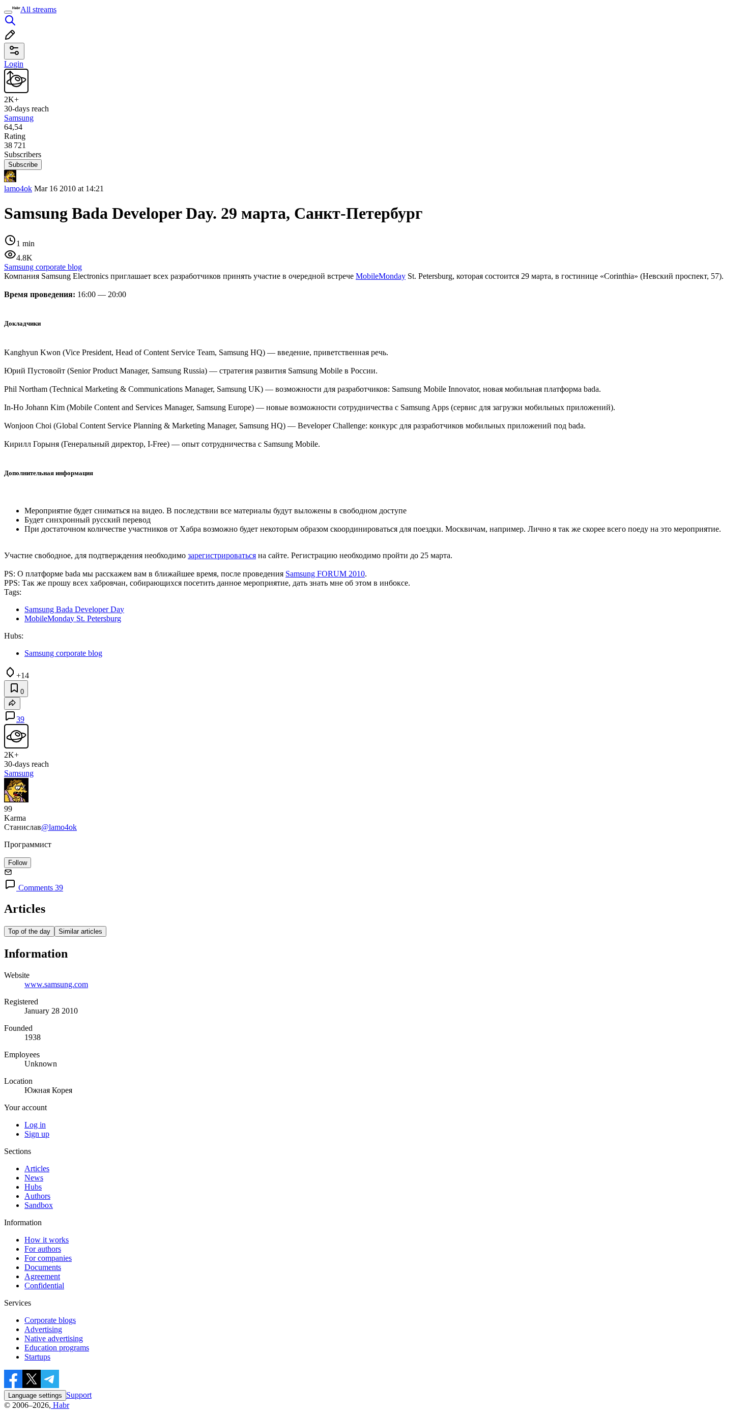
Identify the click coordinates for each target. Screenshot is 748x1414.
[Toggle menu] (8, 12)
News (33, 1177)
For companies (48, 1258)
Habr (60, 1405)
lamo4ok (18, 188)
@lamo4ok (59, 827)
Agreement (42, 1276)
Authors (37, 1196)
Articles (36, 1168)
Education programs (56, 1347)
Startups (37, 1356)
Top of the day (29, 931)
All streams (38, 9)
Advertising (43, 1329)
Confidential (44, 1285)
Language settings (35, 1395)
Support (79, 1395)
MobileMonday (381, 276)
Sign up (36, 1134)
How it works (46, 1239)
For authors (42, 1249)
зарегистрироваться (222, 555)
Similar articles (80, 931)
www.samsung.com (56, 984)
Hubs (33, 1186)
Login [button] (13, 64)
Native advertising (53, 1338)
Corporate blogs (50, 1320)
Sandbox (38, 1205)
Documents (42, 1267)
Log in (35, 1124)
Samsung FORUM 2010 (325, 573)
